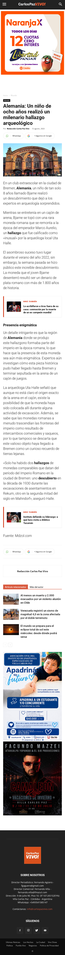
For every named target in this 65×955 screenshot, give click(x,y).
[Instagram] (28, 930)
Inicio (5, 95)
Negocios (33, 945)
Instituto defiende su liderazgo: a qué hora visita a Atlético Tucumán (40, 520)
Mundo (14, 95)
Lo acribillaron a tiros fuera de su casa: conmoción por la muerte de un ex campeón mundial (40, 309)
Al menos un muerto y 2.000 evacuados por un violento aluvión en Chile (41, 599)
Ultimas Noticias (13, 942)
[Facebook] (20, 930)
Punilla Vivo (21, 945)
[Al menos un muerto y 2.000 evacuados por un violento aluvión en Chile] (11, 599)
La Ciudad (40, 942)
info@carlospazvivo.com (39, 909)
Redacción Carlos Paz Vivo (18, 128)
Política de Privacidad (49, 945)
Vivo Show (52, 942)
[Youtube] (45, 930)
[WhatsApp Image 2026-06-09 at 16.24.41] (32, 814)
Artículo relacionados (15, 587)
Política (9, 945)
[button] (60, 4)
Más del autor (36, 587)
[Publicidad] (32, 43)
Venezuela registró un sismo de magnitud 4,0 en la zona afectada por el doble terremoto (40, 614)
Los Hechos (28, 942)
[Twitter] (37, 930)
